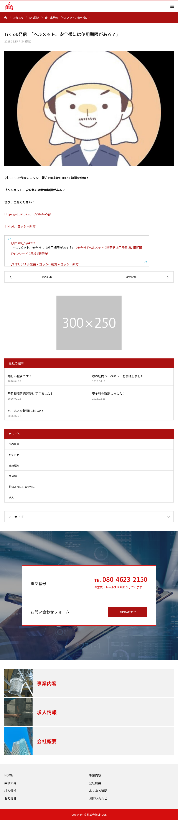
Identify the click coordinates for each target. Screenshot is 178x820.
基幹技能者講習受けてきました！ (30, 393)
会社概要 (95, 783)
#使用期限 (135, 247)
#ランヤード (19, 253)
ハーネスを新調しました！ (26, 410)
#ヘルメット (95, 247)
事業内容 (95, 775)
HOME (8, 775)
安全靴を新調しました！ (108, 393)
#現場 (32, 253)
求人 (11, 497)
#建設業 (42, 253)
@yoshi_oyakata (23, 243)
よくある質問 (98, 790)
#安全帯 (81, 247)
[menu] (172, 6)
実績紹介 (14, 465)
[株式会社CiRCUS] (8, 6)
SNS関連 (26, 41)
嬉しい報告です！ (20, 376)
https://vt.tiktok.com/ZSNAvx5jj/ (27, 214)
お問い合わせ (127, 612)
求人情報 (10, 790)
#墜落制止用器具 (116, 247)
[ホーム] (5, 17)
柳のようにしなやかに (22, 486)
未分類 (13, 476)
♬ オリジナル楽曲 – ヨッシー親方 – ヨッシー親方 (45, 264)
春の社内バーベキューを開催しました (118, 376)
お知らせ (14, 455)
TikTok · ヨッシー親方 (20, 226)
